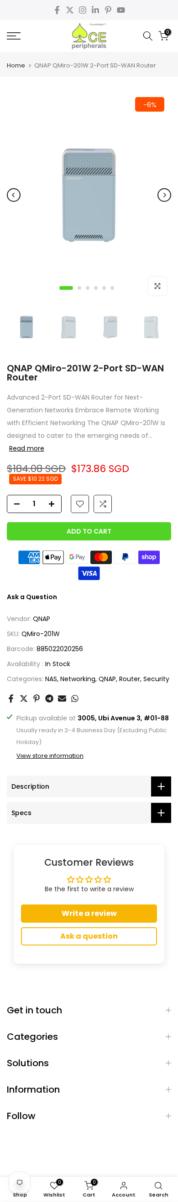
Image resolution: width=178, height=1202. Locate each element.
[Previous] (14, 195)
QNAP (41, 618)
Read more (26, 448)
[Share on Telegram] (49, 698)
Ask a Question (32, 596)
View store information (50, 756)
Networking (77, 678)
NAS (51, 678)
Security (156, 678)
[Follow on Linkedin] (95, 10)
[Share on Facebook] (11, 698)
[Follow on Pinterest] (108, 10)
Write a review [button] (89, 913)
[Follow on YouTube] (121, 10)
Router (129, 678)
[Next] (164, 195)
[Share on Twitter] (24, 698)
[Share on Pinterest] (36, 698)
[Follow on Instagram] (83, 10)
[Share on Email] (62, 698)
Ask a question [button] (89, 936)
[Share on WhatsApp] (75, 698)
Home (16, 65)
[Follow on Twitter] (70, 10)
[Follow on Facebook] (57, 10)
